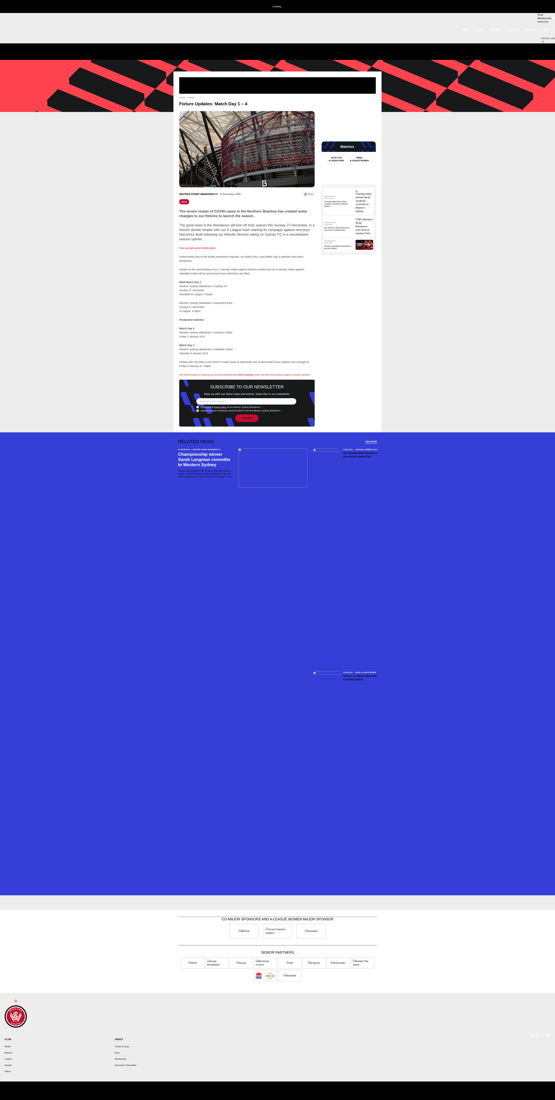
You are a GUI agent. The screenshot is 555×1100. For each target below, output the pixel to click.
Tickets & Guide (122, 1046)
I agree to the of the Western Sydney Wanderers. (231, 407)
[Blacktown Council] (265, 963)
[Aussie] (241, 963)
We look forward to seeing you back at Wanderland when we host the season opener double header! (244, 374)
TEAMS (478, 30)
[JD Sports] (314, 963)
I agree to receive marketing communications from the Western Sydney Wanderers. (241, 410)
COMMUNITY (531, 30)
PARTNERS (494, 30)
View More (371, 441)
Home (182, 97)
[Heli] (289, 963)
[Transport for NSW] (265, 975)
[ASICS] (192, 963)
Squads (8, 1065)
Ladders (8, 1059)
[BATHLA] (244, 931)
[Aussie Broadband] (216, 963)
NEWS (465, 30)
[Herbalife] (311, 931)
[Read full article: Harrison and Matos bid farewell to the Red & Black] (364, 245)
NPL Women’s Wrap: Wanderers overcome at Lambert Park (360, 455)
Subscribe (247, 418)
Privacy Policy (220, 407)
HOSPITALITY (513, 30)
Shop (117, 1053)
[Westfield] (289, 975)
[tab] (336, 159)
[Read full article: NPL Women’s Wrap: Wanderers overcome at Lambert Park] (364, 226)
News (191, 97)
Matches (8, 1053)
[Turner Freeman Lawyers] (277, 931)
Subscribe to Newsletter (125, 1065)
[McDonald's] (338, 963)
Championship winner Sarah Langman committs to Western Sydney (336, 204)
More (547, 30)
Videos (8, 1071)
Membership (120, 1059)
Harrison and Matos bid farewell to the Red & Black (360, 678)
